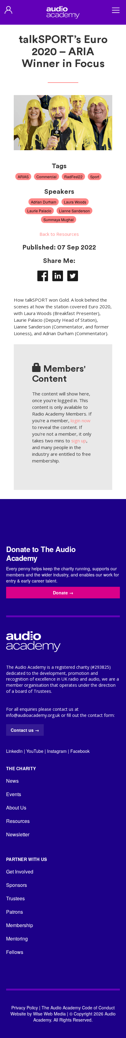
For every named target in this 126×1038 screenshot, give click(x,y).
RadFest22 (73, 176)
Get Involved (19, 871)
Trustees (15, 898)
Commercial (46, 176)
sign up (78, 441)
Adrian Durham (43, 201)
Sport (94, 176)
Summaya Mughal (58, 219)
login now (81, 420)
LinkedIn (14, 751)
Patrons (14, 911)
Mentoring (17, 938)
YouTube (34, 751)
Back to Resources (59, 234)
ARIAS (23, 176)
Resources (18, 820)
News (12, 780)
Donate (63, 593)
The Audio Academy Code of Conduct (78, 1007)
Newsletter (17, 834)
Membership (19, 925)
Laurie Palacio (39, 210)
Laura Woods (75, 201)
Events (13, 794)
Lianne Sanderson (74, 210)
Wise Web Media (49, 1014)
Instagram (57, 751)
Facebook (80, 751)
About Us (16, 807)
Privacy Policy (24, 1007)
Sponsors (16, 884)
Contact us (25, 730)
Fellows (14, 951)
